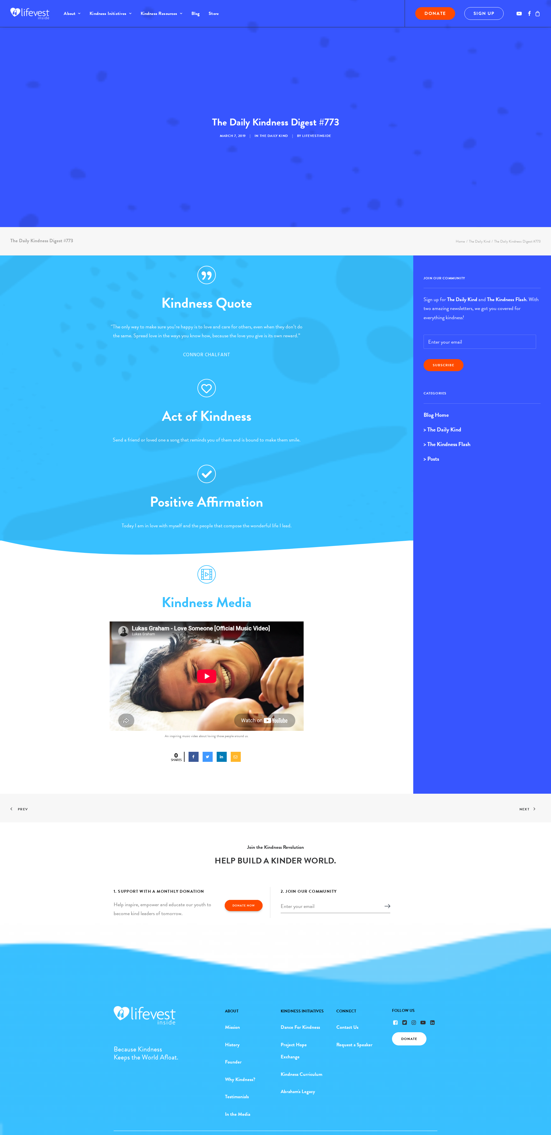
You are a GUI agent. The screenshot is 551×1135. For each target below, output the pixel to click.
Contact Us (347, 1027)
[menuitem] (72, 13)
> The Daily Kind (442, 429)
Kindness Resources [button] (159, 13)
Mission (232, 1027)
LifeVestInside (316, 135)
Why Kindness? (240, 1079)
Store (214, 13)
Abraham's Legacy (298, 1091)
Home (460, 241)
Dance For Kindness (300, 1027)
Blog (195, 13)
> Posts (431, 458)
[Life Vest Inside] (29, 13)
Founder (233, 1062)
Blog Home (436, 414)
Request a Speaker (354, 1044)
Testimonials (237, 1096)
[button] (520, 13)
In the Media (237, 1114)
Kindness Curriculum (301, 1074)
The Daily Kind (274, 135)
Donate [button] (409, 1038)
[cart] (537, 13)
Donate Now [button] (243, 905)
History (232, 1044)
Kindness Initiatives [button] (108, 13)
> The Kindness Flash (447, 444)
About (69, 13)
